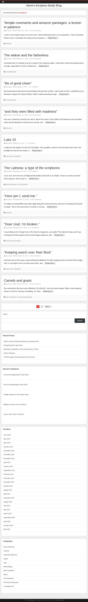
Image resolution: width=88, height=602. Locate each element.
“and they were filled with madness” (30, 111)
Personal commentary (13, 241)
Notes (6, 574)
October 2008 (8, 525)
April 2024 (7, 443)
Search (5, 314)
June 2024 (7, 435)
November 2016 (9, 454)
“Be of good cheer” (18, 83)
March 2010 (8, 513)
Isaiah (6, 559)
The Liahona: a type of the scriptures (32, 168)
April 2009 (7, 521)
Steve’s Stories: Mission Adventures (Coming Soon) (21, 341)
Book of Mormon (11, 184)
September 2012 (9, 470)
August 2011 (8, 490)
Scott (5, 375)
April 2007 (7, 529)
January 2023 (8, 447)
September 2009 (9, 517)
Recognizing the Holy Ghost (13, 345)
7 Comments (34, 227)
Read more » (53, 38)
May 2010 (7, 509)
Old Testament (23, 184)
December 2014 (9, 458)
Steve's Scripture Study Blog (44, 5)
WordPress (60, 600)
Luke (7, 156)
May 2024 (7, 439)
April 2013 (7, 462)
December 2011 (9, 478)
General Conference (10, 555)
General (8, 43)
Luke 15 (10, 140)
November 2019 (9, 451)
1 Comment (34, 87)
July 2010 (7, 506)
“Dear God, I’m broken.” (21, 224)
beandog (23, 13)
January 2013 (8, 466)
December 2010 (9, 498)
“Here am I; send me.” (20, 196)
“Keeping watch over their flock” (28, 252)
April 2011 (7, 494)
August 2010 (8, 502)
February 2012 (9, 474)
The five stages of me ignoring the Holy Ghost (19, 357)
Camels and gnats (18, 280)
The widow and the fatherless (26, 55)
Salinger (32, 600)
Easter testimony (9, 353)
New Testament (15, 156)
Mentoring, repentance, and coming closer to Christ (21, 349)
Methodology (8, 567)
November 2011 (9, 482)
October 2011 (8, 486)
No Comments (36, 30)
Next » (48, 307)
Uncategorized (11, 72)
